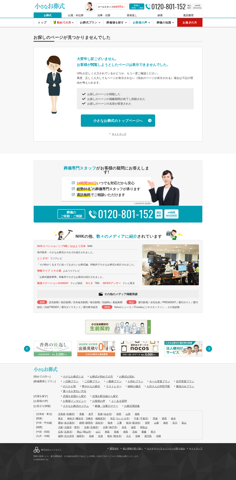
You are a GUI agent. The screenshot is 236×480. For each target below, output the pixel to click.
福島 (137, 414)
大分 (128, 436)
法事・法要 (103, 15)
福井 (165, 422)
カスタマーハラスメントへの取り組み (166, 448)
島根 (116, 431)
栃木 (173, 418)
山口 (98, 431)
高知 (134, 431)
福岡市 (80, 436)
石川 (174, 422)
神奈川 (70, 418)
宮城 (100, 414)
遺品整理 (188, 15)
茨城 (155, 418)
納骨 (160, 15)
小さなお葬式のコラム (76, 406)
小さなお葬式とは (73, 376)
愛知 (60, 422)
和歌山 (143, 427)
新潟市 (136, 422)
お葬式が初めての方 (101, 376)
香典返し (132, 15)
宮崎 (137, 436)
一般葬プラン (114, 381)
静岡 (81, 422)
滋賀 (133, 427)
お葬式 (47, 15)
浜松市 (99, 422)
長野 (147, 422)
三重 (119, 422)
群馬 (164, 418)
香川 (153, 431)
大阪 (60, 427)
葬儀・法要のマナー (106, 406)
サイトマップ (119, 134)
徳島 (125, 431)
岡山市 (87, 431)
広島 (60, 431)
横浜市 (79, 418)
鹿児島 (148, 436)
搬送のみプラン (185, 386)
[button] (27, 349)
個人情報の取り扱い (133, 448)
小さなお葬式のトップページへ (118, 120)
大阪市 (68, 427)
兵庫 (105, 427)
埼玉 (112, 418)
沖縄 (158, 436)
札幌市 (70, 414)
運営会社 (114, 448)
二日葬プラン (92, 381)
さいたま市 (123, 418)
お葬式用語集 (132, 406)
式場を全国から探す (74, 396)
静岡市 (89, 422)
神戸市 (113, 427)
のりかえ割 (69, 386)
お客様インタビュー (74, 401)
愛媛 (143, 431)
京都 (86, 427)
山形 (128, 414)
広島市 (68, 431)
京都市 (94, 427)
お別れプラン (135, 381)
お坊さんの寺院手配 (158, 386)
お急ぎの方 (190, 22)
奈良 (124, 427)
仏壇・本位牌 (75, 15)
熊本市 (117, 436)
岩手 (90, 414)
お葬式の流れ (127, 376)
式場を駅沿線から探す (105, 396)
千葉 (136, 418)
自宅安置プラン (185, 381)
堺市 (76, 427)
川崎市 (89, 418)
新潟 (128, 422)
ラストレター (114, 386)
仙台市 (107, 414)
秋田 (118, 414)
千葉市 (144, 418)
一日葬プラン (70, 381)
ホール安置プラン (159, 381)
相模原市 (100, 418)
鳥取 (107, 431)
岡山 (79, 431)
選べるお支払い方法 (74, 391)
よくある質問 (119, 401)
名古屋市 (69, 422)
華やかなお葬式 (91, 386)
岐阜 (110, 422)
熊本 (109, 436)
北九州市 (69, 436)
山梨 (156, 422)
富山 (184, 422)
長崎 (91, 436)
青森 (81, 414)
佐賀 (100, 436)
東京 (60, 418)
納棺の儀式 (134, 386)
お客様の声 (98, 401)
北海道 (61, 414)
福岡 (60, 436)
